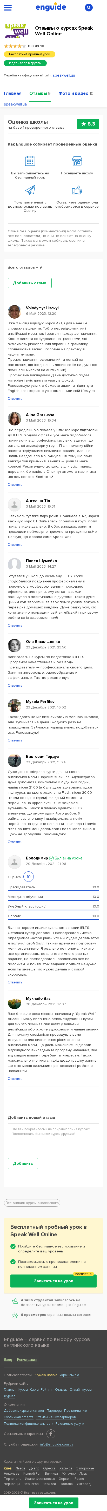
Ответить (15, 398)
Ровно (79, 1479)
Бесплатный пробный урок (29, 54)
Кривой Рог (32, 1473)
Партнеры (54, 1411)
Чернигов (31, 1484)
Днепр (34, 1468)
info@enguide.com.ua (56, 1444)
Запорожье (85, 1468)
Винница (51, 1473)
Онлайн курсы (81, 1390)
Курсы (23, 1390)
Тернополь (12, 1479)
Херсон (65, 1479)
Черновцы (12, 1484)
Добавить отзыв (29, 283)
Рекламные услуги (70, 1424)
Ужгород (84, 1484)
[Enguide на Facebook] (50, 1433)
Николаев (11, 1473)
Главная (10, 1390)
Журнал (9, 1396)
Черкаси (49, 1484)
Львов (20, 1468)
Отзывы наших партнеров (56, 1417)
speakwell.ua (64, 75)
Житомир (69, 1473)
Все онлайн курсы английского (32, 1203)
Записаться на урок (53, 1503)
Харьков (65, 1468)
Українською (69, 1375)
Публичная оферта (19, 1417)
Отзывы (61, 1390)
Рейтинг (47, 1390)
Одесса (49, 1468)
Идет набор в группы (25, 63)
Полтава (66, 1484)
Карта (34, 1390)
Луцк (83, 1473)
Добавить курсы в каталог (24, 1411)
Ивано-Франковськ (40, 1479)
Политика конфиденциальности (29, 1424)
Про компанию (75, 1411)
